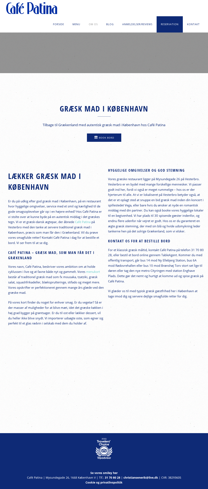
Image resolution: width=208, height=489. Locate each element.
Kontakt (193, 24)
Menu (76, 24)
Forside (58, 24)
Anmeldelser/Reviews (137, 24)
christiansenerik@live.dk (141, 477)
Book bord (106, 137)
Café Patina (83, 222)
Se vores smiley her (104, 473)
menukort (93, 272)
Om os (93, 24)
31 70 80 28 (112, 477)
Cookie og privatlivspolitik (104, 482)
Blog (110, 24)
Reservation (170, 24)
